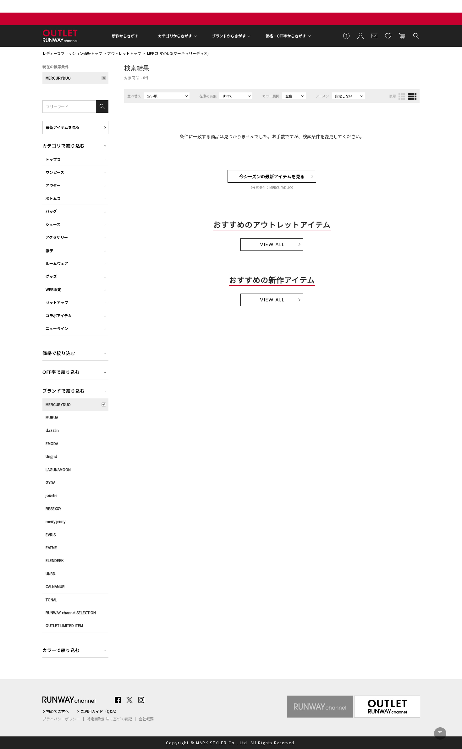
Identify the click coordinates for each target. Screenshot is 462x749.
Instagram (141, 700)
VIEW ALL (272, 244)
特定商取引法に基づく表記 (109, 719)
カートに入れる (402, 35)
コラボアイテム (59, 315)
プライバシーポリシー (61, 719)
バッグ (51, 211)
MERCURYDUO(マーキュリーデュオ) (178, 53)
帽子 (49, 250)
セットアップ (57, 302)
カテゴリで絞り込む (63, 146)
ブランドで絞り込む (63, 391)
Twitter (129, 700)
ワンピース (55, 172)
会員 (360, 35)
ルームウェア (57, 263)
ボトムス (53, 198)
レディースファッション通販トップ (72, 53)
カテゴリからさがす (175, 35)
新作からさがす (125, 35)
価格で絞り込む (58, 353)
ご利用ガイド (346, 35)
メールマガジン (374, 35)
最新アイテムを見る (63, 127)
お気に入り (388, 35)
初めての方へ (57, 711)
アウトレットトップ (124, 53)
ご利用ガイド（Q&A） (99, 711)
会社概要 (146, 719)
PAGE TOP (440, 733)
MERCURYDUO (58, 77)
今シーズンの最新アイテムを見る (272, 176)
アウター (53, 185)
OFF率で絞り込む (61, 372)
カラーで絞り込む (61, 650)
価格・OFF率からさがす (286, 35)
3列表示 (402, 96)
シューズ (53, 224)
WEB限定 (53, 289)
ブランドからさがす (229, 35)
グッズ (51, 276)
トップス (53, 159)
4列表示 (412, 96)
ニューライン (57, 328)
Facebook (118, 700)
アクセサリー (57, 237)
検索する (416, 35)
